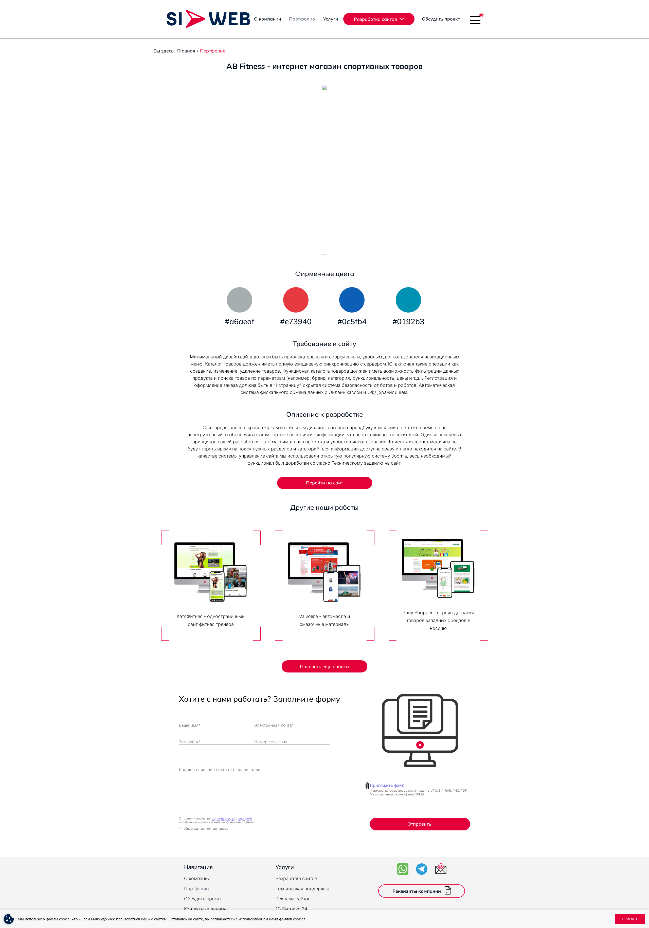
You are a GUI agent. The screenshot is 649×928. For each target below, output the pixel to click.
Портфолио (302, 19)
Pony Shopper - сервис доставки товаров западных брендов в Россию (438, 620)
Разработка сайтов (296, 878)
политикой (244, 818)
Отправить (419, 824)
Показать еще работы (324, 666)
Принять (630, 919)
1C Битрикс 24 (291, 909)
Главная (186, 51)
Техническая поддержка (302, 888)
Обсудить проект (441, 19)
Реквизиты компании (416, 891)
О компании (267, 19)
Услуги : (331, 19)
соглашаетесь (223, 818)
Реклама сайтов (293, 898)
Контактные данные (205, 909)
